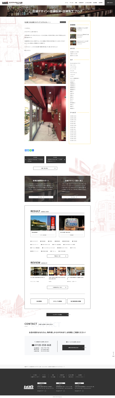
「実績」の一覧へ (57, 256)
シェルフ (71, 74)
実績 (76, 2)
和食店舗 (43, 241)
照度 (71, 95)
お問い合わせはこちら (73, 347)
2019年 (71, 129)
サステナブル (72, 72)
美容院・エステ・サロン (63, 247)
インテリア (72, 67)
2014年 (71, 138)
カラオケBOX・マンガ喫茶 (70, 244)
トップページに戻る (57, 314)
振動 (71, 91)
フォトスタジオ (35, 241)
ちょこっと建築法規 (74, 78)
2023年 (71, 121)
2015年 (71, 136)
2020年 (71, 127)
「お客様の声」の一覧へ (57, 287)
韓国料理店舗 (66, 241)
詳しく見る (40, 197)
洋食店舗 (75, 241)
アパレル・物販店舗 (35, 247)
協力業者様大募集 (76, 301)
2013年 (71, 140)
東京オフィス (72, 55)
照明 (71, 97)
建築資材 (72, 89)
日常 (71, 93)
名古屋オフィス (73, 51)
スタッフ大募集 (57, 301)
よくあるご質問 (88, 2)
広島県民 (72, 85)
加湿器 (71, 82)
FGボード (72, 65)
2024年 (71, 119)
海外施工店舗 (45, 251)
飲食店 (71, 108)
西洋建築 (72, 102)
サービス (71, 2)
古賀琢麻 (72, 84)
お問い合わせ (110, 2)
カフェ (71, 70)
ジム (71, 76)
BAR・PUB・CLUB (46, 244)
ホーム (66, 2)
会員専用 (100, 2)
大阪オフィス (72, 53)
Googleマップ (40, 390)
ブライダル (74, 247)
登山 (71, 99)
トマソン (71, 80)
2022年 (71, 123)
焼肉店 (50, 241)
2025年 (71, 117)
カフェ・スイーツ (35, 244)
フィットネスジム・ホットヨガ (49, 247)
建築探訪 (72, 87)
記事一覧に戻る (44, 168)
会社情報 (95, 2)
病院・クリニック (35, 251)
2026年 (71, 116)
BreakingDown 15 (74, 63)
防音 (71, 104)
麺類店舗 (58, 241)
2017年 (71, 133)
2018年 (71, 131)
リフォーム (54, 251)
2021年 (71, 125)
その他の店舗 (62, 251)
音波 (71, 106)
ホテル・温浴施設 (57, 244)
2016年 (71, 134)
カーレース (72, 68)
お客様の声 (81, 2)
